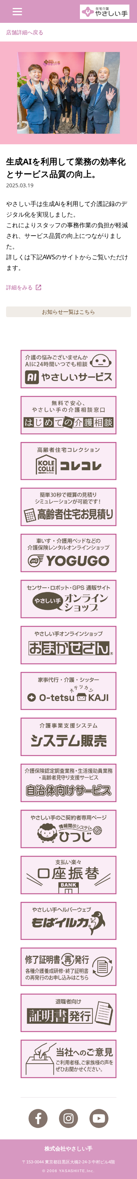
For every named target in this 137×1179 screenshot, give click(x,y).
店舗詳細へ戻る (24, 32)
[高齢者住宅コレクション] (68, 461)
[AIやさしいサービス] (68, 369)
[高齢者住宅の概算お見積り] (68, 507)
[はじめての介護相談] (68, 415)
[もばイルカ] (68, 921)
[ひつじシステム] (68, 829)
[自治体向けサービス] (68, 783)
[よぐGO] (68, 553)
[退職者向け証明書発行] (68, 1013)
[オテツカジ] (68, 691)
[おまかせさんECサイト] (68, 645)
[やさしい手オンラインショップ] (68, 599)
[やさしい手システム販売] (68, 737)
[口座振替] (68, 875)
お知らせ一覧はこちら (68, 311)
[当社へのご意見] (68, 1059)
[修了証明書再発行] (68, 967)
